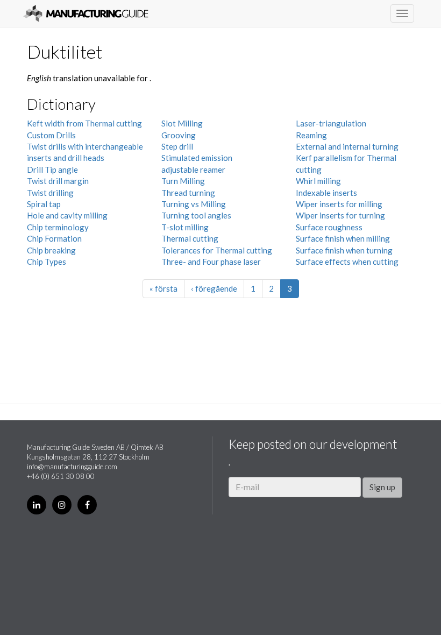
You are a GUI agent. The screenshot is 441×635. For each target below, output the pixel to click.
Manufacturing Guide (85, 13)
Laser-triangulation (331, 123)
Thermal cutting (189, 238)
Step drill (177, 146)
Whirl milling (318, 181)
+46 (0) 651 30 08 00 (61, 476)
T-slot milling (185, 227)
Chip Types (46, 261)
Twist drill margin (58, 181)
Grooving (178, 135)
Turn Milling (183, 181)
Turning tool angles (196, 215)
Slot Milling (182, 123)
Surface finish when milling (343, 238)
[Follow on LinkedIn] (36, 504)
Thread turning (188, 192)
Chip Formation (54, 238)
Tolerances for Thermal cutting (216, 250)
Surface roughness (329, 227)
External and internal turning (347, 146)
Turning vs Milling (193, 204)
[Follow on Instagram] (62, 504)
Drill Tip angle (52, 169)
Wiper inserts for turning (340, 215)
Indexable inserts (326, 192)
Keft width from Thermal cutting (84, 123)
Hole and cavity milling (67, 215)
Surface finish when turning (344, 250)
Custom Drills (51, 135)
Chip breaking (51, 250)
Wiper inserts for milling (339, 204)
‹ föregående (214, 288)
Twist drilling (50, 192)
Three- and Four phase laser (211, 261)
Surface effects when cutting (347, 261)
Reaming (311, 135)
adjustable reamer (193, 169)
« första (163, 288)
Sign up (382, 487)
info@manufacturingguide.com (72, 466)
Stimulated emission (196, 158)
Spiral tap (44, 204)
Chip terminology (58, 227)
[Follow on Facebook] (87, 504)
